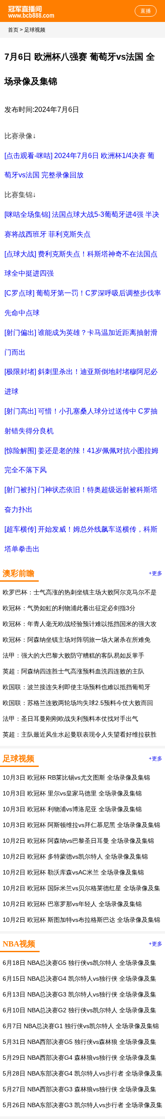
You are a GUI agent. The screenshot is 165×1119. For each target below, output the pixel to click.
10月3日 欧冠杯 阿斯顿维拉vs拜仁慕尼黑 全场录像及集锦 (81, 824)
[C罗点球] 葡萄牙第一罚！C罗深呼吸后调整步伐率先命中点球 (82, 303)
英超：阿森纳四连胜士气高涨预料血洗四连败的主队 (73, 671)
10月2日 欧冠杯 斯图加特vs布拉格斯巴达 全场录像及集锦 (81, 919)
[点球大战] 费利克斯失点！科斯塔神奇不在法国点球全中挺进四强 (81, 263)
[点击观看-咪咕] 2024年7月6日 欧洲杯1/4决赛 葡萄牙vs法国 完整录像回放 (79, 165)
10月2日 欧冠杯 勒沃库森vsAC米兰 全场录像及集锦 (73, 872)
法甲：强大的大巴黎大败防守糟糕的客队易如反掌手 (73, 655)
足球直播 (32, 11)
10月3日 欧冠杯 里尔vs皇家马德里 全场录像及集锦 (72, 793)
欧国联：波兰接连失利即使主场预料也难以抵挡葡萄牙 (76, 687)
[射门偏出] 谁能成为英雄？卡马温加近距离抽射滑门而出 (81, 342)
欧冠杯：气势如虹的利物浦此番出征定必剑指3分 (69, 608)
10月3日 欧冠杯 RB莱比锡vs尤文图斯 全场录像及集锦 (76, 777)
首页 (13, 30)
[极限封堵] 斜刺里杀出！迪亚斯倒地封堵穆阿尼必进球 (81, 381)
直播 (145, 11)
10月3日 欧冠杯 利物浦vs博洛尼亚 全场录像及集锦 (72, 809)
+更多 (155, 573)
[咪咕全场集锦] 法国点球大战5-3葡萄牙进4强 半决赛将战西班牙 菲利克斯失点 (81, 224)
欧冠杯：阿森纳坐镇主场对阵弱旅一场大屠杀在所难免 (76, 639)
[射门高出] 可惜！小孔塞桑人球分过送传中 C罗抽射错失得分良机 (81, 421)
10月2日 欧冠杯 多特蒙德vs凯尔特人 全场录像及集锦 (75, 856)
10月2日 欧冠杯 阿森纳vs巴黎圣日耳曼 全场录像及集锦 (78, 840)
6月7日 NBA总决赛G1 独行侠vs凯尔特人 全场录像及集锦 (81, 1025)
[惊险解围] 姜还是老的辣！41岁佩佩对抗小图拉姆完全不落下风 (81, 460)
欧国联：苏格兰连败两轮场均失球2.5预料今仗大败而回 (78, 702)
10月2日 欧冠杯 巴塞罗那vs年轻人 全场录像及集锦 (72, 903)
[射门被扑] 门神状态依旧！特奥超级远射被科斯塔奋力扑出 (81, 499)
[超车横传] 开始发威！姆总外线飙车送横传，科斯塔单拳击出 (81, 539)
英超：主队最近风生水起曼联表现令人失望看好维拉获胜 (80, 734)
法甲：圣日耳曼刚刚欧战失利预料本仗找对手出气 (70, 718)
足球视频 (34, 30)
